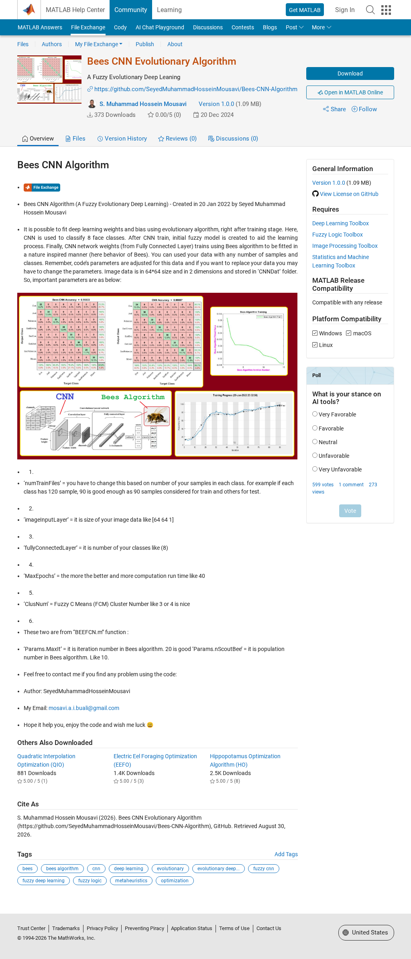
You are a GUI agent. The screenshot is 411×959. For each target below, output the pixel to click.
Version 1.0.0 (216, 104)
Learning (169, 10)
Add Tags (286, 854)
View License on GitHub (349, 194)
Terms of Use (234, 928)
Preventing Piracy (144, 928)
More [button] (318, 27)
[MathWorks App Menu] (386, 10)
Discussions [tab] (236, 138)
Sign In (345, 10)
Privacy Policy (102, 928)
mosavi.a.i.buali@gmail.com (84, 708)
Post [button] (291, 27)
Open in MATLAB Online (353, 92)
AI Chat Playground (160, 27)
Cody (120, 27)
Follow (368, 109)
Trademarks (66, 928)
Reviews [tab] (180, 138)
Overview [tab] (41, 138)
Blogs (270, 27)
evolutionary (170, 868)
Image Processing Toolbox (345, 246)
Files (22, 44)
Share (338, 109)
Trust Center (31, 928)
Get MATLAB (305, 10)
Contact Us (268, 928)
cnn (96, 868)
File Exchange (88, 27)
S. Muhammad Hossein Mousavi (143, 104)
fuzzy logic (90, 881)
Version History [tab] (125, 138)
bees (27, 868)
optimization (175, 881)
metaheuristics (131, 881)
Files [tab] (78, 138)
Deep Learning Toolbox (340, 223)
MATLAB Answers (40, 27)
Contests (243, 27)
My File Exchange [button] (96, 44)
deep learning (128, 868)
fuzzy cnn (263, 868)
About (175, 44)
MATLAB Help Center (75, 10)
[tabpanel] (205, 527)
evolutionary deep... (218, 868)
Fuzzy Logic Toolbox (337, 234)
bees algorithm (62, 868)
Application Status (191, 928)
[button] (370, 9)
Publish (145, 44)
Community (130, 10)
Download (350, 73)
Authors (52, 44)
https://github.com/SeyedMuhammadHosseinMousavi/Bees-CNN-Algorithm (195, 89)
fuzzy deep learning (43, 881)
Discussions (208, 27)
